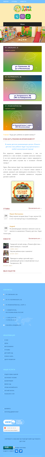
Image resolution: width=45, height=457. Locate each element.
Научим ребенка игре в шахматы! (21, 251)
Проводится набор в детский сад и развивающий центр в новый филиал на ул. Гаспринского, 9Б (24, 261)
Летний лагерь (9, 390)
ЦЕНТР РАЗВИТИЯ (9, 359)
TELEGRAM (20, 451)
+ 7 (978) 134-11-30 (11, 317)
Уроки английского (11, 387)
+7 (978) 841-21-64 (11, 320)
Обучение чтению (10, 377)
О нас (6, 340)
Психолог (7, 393)
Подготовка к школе (11, 374)
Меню (22, 24)
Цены (6, 343)
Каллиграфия (8, 381)
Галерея (5, 1)
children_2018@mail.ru (13, 325)
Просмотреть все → (35, 208)
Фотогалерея (8, 346)
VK (16, 451)
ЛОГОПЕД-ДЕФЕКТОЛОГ (11, 412)
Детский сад (8, 353)
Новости (23, 1)
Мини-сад (7, 384)
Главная (6, 135)
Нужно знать (9, 356)
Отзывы (14, 1)
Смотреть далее (10, 50)
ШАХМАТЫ (7, 408)
